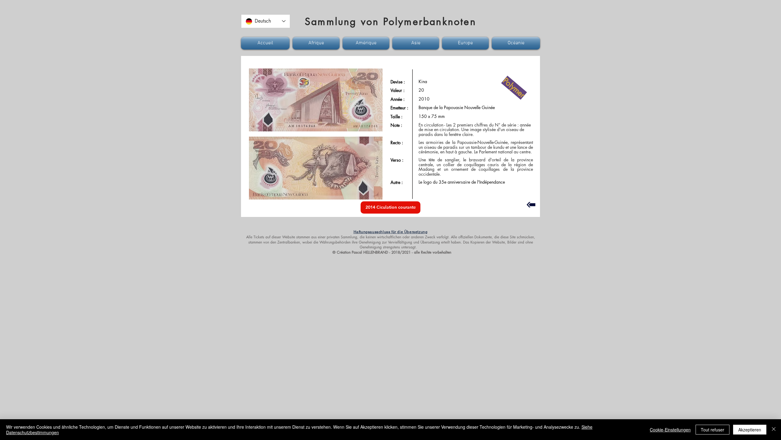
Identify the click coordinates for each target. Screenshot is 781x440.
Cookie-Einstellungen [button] (670, 430)
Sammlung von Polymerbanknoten (390, 21)
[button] (266, 43)
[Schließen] (773, 429)
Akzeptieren (749, 430)
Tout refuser (712, 430)
